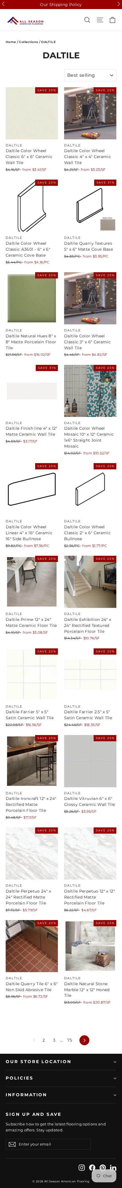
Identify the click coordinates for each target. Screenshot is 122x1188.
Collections (28, 42)
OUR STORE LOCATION (38, 1061)
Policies (19, 1078)
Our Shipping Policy (61, 4)
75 (69, 1040)
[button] (3, 4)
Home (11, 42)
